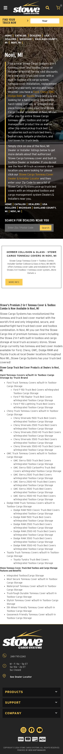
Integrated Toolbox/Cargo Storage (25, 575)
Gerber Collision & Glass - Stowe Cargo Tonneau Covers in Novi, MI (31, 253)
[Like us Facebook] (31, 730)
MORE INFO (14, 282)
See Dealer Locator (20, 677)
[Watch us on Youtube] (40, 730)
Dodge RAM (15, 96)
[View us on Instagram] (23, 730)
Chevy (44, 92)
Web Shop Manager (37, 750)
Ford (36, 92)
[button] (31, 692)
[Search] (47, 7)
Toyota (30, 96)
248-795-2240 (18, 656)
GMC (52, 92)
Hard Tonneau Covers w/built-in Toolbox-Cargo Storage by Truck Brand (27, 376)
